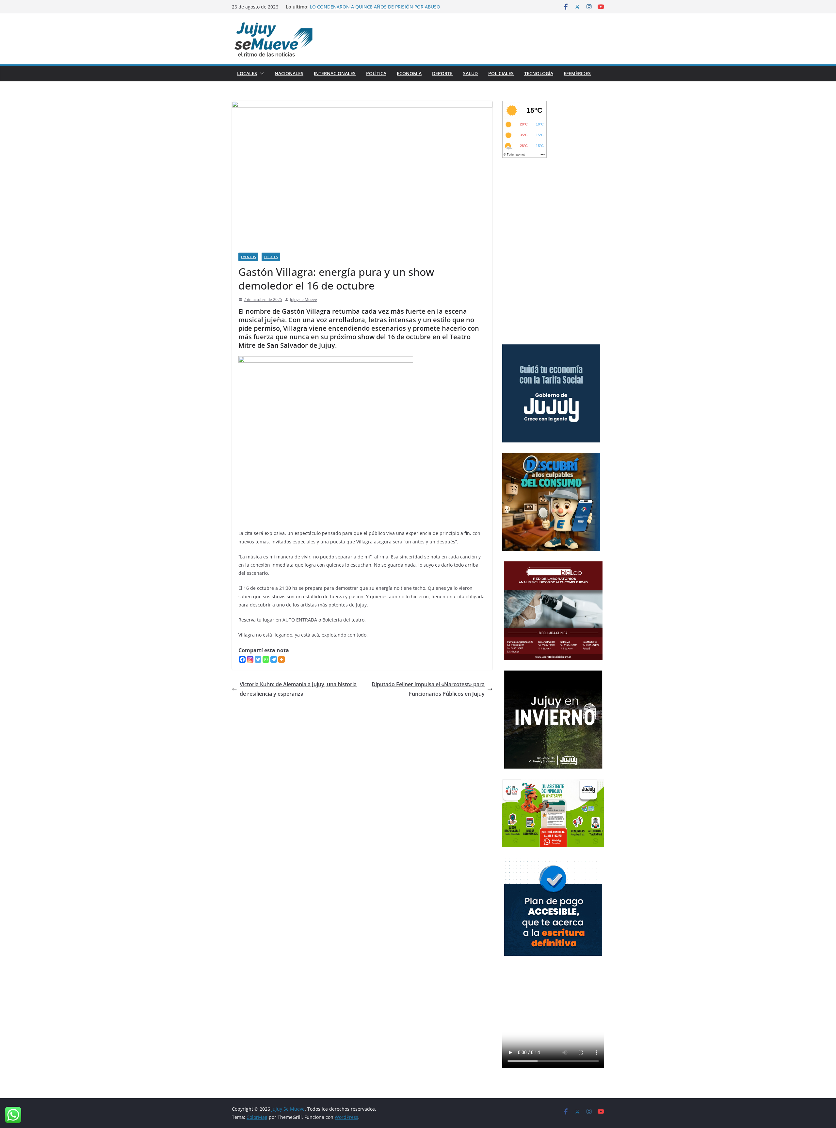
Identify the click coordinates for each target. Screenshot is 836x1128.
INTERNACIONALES (335, 73)
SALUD (470, 73)
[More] (281, 659)
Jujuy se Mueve (303, 299)
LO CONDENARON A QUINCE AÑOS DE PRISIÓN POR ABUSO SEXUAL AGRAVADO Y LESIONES (375, 10)
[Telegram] (273, 659)
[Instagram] (250, 659)
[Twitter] (258, 659)
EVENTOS (248, 257)
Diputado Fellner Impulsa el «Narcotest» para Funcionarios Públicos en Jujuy (428, 689)
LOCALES (247, 73)
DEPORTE (442, 73)
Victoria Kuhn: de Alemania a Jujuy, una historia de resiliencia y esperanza (298, 689)
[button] (260, 73)
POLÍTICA (376, 73)
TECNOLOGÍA (538, 73)
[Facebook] (242, 659)
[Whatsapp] (266, 659)
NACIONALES (289, 73)
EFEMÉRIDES (577, 73)
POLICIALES (501, 73)
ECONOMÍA (409, 73)
